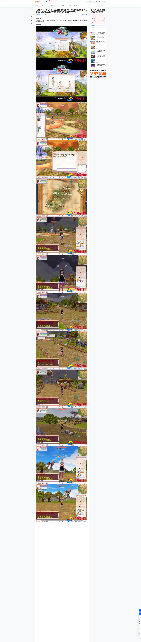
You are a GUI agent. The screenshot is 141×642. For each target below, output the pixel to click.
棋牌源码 (37, 5)
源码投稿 (52, 1)
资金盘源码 (51, 5)
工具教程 (69, 5)
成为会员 (47, 1)
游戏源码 (43, 5)
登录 (100, 1)
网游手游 (38, 14)
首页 (43, 1)
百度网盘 (93, 25)
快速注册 (104, 1)
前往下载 (85, 14)
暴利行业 (57, 5)
